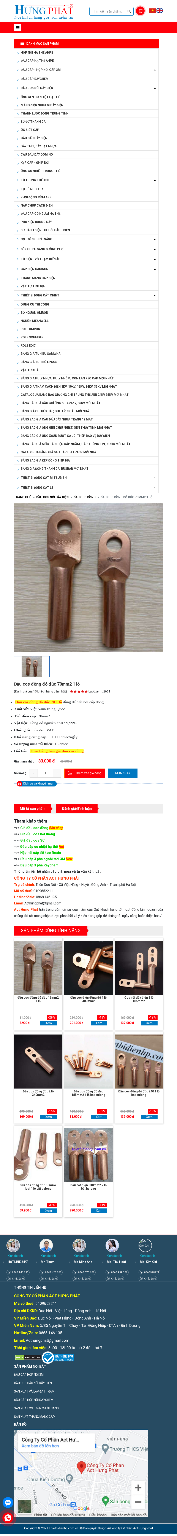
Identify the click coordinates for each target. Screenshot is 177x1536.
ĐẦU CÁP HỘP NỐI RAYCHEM (33, 1400)
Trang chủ (22, 497)
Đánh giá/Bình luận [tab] (77, 809)
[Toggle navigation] (17, 27)
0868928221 (151, 1272)
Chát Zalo (17, 1278)
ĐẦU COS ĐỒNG (85, 497)
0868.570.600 (86, 1272)
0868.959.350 (119, 1272)
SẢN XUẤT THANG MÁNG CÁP (34, 1416)
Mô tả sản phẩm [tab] (33, 809)
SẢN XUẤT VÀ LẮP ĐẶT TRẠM (34, 1391)
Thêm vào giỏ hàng (88, 773)
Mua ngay (122, 773)
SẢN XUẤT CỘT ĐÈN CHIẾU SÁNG (36, 1408)
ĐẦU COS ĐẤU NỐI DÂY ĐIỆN (33, 1383)
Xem (48, 1023)
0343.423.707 (53, 1272)
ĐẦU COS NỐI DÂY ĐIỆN (52, 497)
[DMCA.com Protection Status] (27, 1357)
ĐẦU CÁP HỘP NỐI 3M (29, 1374)
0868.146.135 (19, 1272)
